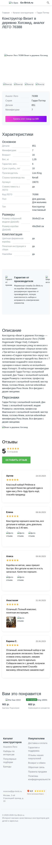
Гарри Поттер (39, 100)
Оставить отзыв (16, 460)
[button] (48, 2)
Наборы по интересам (9, 753)
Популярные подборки (9, 760)
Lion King (37, 173)
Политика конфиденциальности (39, 778)
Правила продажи (37, 772)
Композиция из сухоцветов (39, 708)
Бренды (7, 766)
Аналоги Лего (10, 747)
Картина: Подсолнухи (10, 708)
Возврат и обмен (36, 763)
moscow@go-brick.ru (12, 791)
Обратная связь (36, 767)
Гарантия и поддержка (34, 749)
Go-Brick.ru (19, 815)
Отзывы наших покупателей (36, 757)
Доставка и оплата (37, 743)
